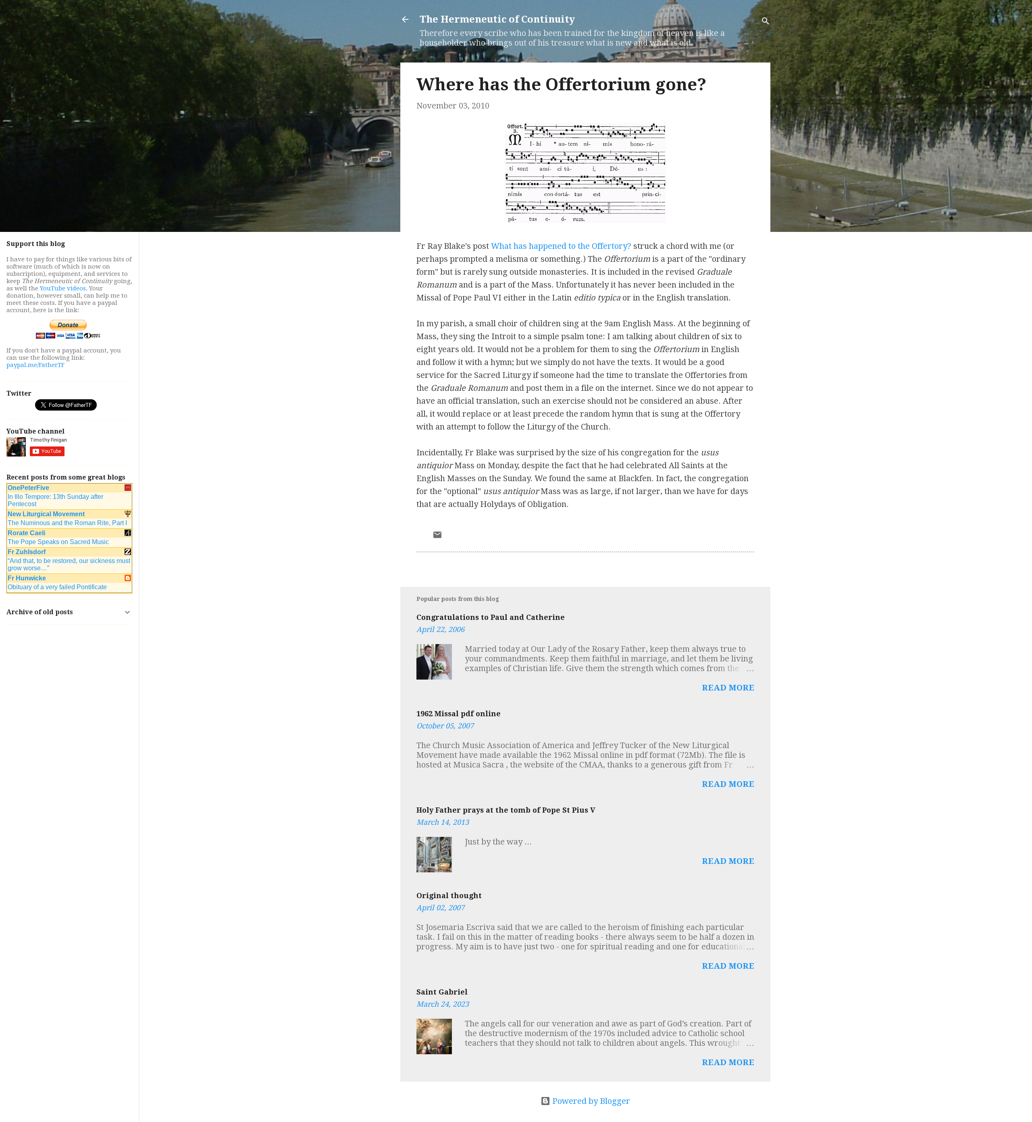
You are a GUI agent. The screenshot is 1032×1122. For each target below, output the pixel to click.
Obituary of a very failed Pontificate (57, 587)
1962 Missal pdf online (458, 713)
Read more (728, 687)
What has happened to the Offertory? (561, 246)
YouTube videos (63, 288)
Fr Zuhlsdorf (27, 551)
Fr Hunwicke (27, 578)
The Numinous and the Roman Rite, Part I (67, 522)
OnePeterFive (28, 487)
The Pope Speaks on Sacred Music (58, 541)
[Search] (765, 22)
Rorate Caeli (26, 533)
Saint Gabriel (442, 992)
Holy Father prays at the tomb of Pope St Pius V (505, 810)
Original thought (449, 895)
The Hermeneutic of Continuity (497, 19)
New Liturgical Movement (46, 514)
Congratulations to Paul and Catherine (490, 617)
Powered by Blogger (590, 1101)
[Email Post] (437, 537)
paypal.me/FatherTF (35, 365)
